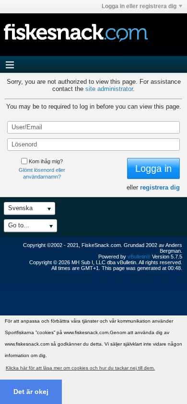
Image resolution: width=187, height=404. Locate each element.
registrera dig (160, 187)
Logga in (153, 168)
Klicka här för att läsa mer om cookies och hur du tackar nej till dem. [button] (80, 367)
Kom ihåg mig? (46, 161)
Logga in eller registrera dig (139, 6)
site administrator (109, 88)
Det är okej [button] (30, 391)
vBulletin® (139, 256)
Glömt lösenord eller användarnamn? (42, 173)
